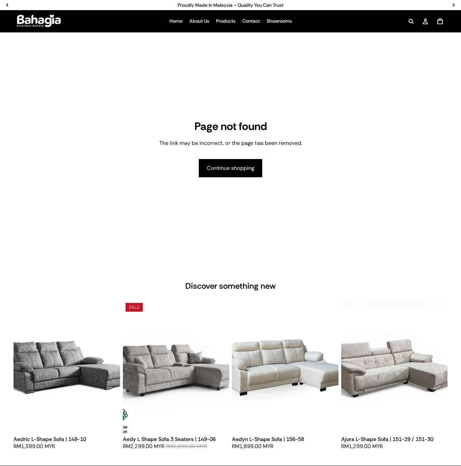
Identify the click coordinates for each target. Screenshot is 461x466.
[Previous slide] (23, 366)
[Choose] (110, 423)
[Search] (411, 21)
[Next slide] (110, 366)
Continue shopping (230, 168)
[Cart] (440, 21)
